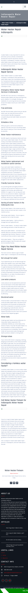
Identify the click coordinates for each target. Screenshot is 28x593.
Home (4, 555)
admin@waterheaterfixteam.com (13, 572)
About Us (5, 558)
